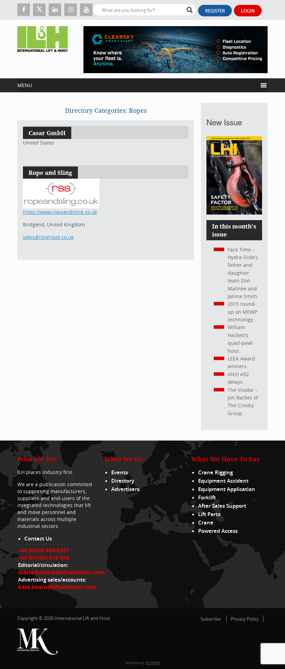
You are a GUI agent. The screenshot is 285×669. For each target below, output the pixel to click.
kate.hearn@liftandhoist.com (57, 587)
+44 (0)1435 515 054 (43, 557)
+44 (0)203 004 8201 (43, 550)
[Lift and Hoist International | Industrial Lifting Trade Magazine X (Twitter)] (39, 9)
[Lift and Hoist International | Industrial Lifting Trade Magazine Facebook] (23, 9)
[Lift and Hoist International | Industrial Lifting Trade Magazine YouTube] (86, 9)
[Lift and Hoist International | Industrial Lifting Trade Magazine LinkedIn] (55, 9)
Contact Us (38, 538)
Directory (122, 480)
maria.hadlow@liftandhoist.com (61, 572)
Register (215, 11)
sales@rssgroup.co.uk (48, 237)
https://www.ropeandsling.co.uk (60, 212)
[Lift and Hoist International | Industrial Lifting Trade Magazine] (42, 49)
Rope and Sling (50, 173)
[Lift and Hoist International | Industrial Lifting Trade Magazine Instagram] (70, 9)
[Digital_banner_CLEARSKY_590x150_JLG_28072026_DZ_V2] (175, 49)
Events (119, 472)
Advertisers (125, 489)
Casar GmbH (47, 133)
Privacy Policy (245, 619)
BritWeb (153, 662)
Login (248, 11)
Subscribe (211, 619)
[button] (137, 85)
